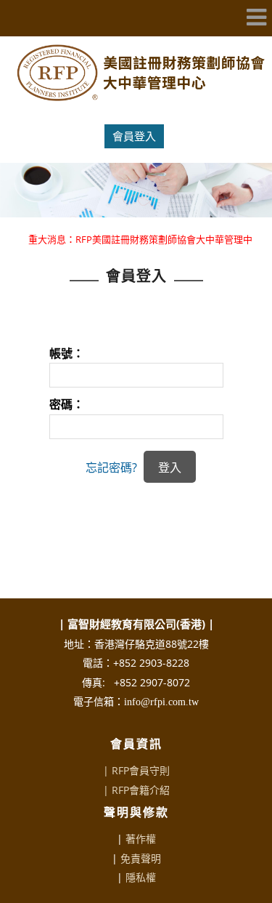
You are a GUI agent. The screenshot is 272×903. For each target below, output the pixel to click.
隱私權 (140, 877)
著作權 (140, 839)
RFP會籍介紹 (141, 790)
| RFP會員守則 (136, 770)
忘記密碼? (111, 467)
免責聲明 (140, 858)
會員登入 (134, 136)
